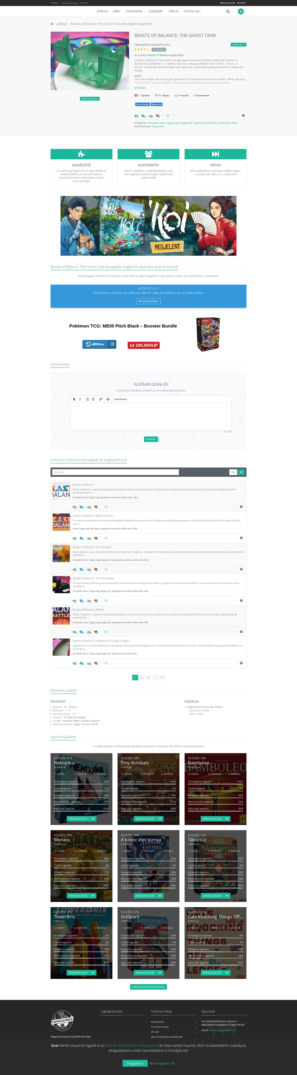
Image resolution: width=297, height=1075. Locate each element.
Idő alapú (95, 528)
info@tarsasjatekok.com (222, 1030)
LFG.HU (84, 3)
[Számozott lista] (93, 399)
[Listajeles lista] (87, 399)
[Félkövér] (74, 399)
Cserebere (155, 11)
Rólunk (155, 1032)
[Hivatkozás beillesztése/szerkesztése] (100, 399)
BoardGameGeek (69, 3)
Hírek (116, 11)
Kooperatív (158, 126)
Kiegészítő (186, 122)
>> (162, 677)
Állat (234, 122)
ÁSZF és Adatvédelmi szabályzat (166, 1037)
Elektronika (224, 122)
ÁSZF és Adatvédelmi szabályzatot (131, 1045)
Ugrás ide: (238, 44)
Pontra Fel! (192, 11)
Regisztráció (157, 1022)
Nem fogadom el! (162, 1063)
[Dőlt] (80, 399)
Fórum (173, 11)
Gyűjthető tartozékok (205, 122)
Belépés (241, 3)
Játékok (102, 11)
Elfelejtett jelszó (160, 1027)
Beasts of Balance (158, 55)
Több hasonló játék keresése (148, 986)
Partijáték (152, 122)
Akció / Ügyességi (169, 122)
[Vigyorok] (108, 399)
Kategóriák (134, 11)
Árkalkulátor (227, 3)
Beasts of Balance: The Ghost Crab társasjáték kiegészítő (111, 24)
